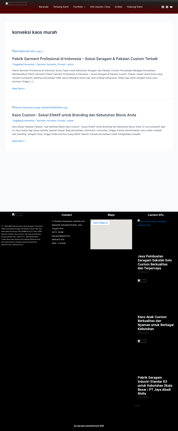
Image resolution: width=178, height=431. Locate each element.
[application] (84, 7)
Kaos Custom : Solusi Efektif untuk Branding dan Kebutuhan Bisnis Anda (74, 115)
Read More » (19, 88)
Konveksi (51, 64)
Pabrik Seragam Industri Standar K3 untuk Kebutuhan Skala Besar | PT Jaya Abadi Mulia (155, 385)
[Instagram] (167, 7)
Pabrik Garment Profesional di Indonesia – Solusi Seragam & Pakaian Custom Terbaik (85, 59)
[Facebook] (163, 7)
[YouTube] (171, 7)
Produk (61, 64)
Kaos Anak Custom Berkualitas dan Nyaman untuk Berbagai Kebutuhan (156, 323)
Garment (41, 64)
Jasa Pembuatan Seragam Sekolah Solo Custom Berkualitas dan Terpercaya (155, 262)
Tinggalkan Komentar (23, 64)
